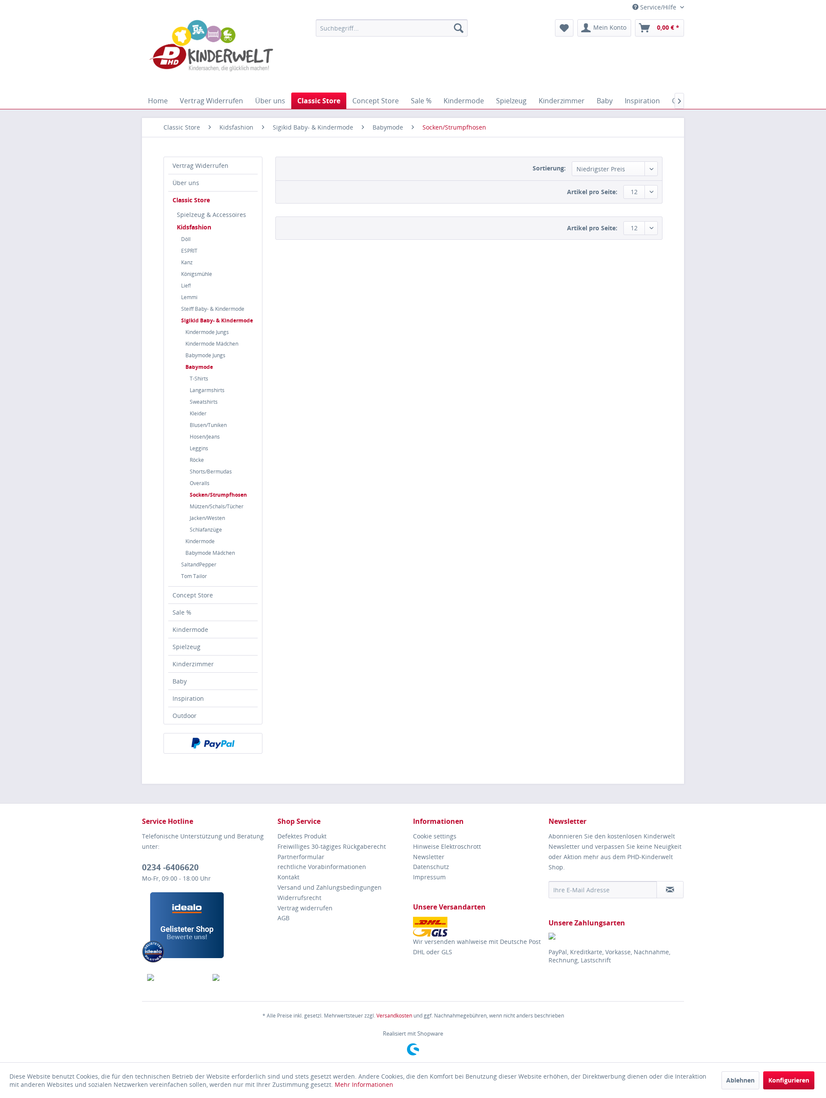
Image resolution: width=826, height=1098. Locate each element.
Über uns (186, 183)
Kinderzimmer (193, 664)
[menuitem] (392, 28)
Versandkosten (394, 1015)
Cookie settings (434, 836)
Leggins (199, 448)
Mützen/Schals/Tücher (216, 506)
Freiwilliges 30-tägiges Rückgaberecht (331, 846)
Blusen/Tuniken (208, 425)
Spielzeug (186, 647)
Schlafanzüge (206, 529)
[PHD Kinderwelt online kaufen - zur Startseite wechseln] (211, 53)
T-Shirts (199, 378)
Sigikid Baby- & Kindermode (217, 320)
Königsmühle (196, 274)
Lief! (186, 285)
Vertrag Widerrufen (200, 165)
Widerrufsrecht (299, 898)
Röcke (197, 460)
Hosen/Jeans (205, 436)
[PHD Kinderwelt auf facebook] (175, 977)
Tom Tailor (194, 576)
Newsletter (428, 857)
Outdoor (185, 715)
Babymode (199, 367)
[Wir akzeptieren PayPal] (213, 743)
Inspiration (188, 698)
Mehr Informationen (364, 1084)
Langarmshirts (207, 390)
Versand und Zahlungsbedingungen (329, 887)
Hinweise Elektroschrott (447, 846)
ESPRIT (189, 250)
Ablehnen (740, 1080)
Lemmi (189, 297)
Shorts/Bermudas (211, 471)
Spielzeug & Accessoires (211, 214)
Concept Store (193, 595)
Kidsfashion (194, 227)
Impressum (429, 877)
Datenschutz (431, 867)
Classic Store (191, 200)
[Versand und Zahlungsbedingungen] (478, 927)
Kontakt (288, 877)
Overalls (200, 483)
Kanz (187, 262)
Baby (180, 681)
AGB (283, 918)
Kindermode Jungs (207, 332)
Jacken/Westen (207, 518)
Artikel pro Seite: (592, 192)
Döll (186, 239)
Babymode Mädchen (210, 553)
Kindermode (200, 541)
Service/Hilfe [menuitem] (658, 7)
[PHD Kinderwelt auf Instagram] (240, 977)
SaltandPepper (198, 564)
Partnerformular (300, 857)
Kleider (198, 413)
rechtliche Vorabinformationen (321, 867)
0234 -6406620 (170, 867)
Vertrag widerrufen (305, 908)
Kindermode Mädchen (211, 343)
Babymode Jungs (205, 355)
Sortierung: (549, 168)
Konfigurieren (788, 1080)
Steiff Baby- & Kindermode (212, 308)
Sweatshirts (204, 401)
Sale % (182, 612)
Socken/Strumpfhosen (218, 494)
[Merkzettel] (564, 28)
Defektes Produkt (302, 836)
